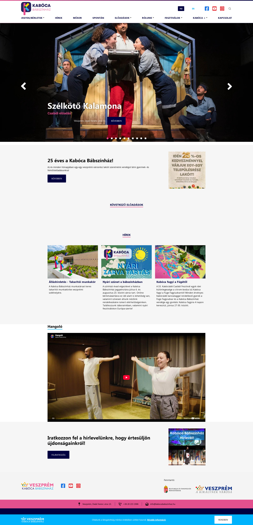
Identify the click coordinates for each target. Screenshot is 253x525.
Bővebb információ (156, 519)
